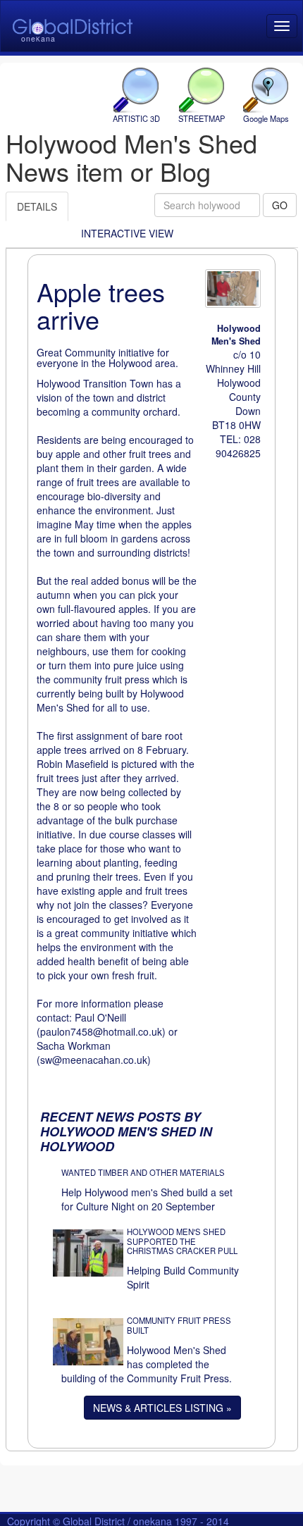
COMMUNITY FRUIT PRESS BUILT (179, 1325)
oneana (38, 38)
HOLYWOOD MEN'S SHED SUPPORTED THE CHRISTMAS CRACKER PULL (182, 1241)
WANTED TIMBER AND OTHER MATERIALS (143, 1172)
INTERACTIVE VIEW (127, 233)
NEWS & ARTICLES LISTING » (162, 1408)
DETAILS (37, 206)
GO (279, 205)
